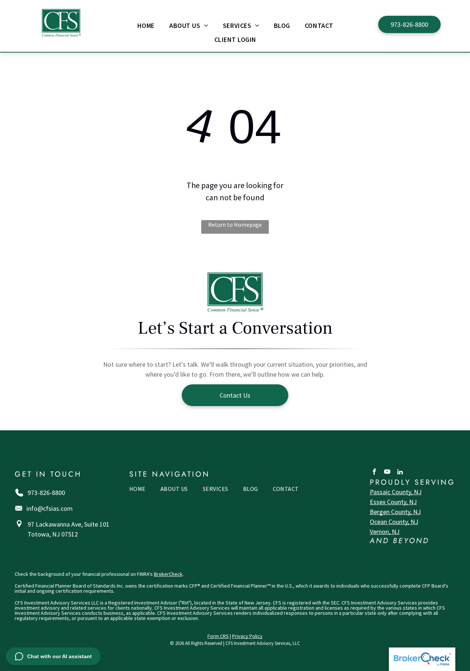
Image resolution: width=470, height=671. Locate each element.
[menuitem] (146, 25)
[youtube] (387, 472)
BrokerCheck (168, 574)
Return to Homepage (235, 224)
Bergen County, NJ (395, 511)
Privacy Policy (247, 636)
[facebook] (374, 472)
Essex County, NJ (393, 502)
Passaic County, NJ (396, 492)
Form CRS (218, 636)
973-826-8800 (46, 492)
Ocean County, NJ (394, 521)
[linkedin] (400, 472)
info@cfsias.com (49, 508)
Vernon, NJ (385, 531)
